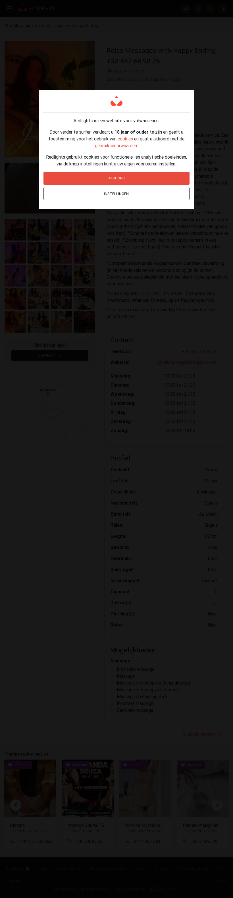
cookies (125, 139)
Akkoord (116, 178)
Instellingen (116, 193)
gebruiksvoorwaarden (116, 145)
